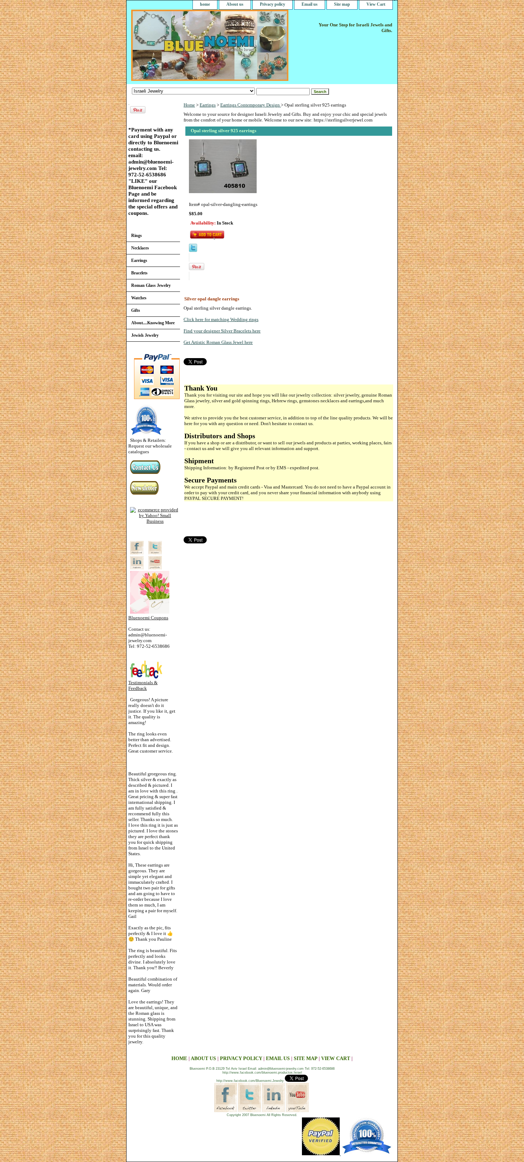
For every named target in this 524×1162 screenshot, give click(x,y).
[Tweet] (193, 250)
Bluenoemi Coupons (148, 617)
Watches (139, 297)
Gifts (135, 310)
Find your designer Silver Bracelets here (222, 331)
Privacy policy (272, 4)
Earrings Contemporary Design (250, 105)
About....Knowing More (153, 322)
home (205, 4)
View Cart (375, 4)
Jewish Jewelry (145, 335)
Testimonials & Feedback (143, 685)
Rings (136, 235)
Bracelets (139, 272)
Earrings (208, 105)
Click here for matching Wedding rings (221, 319)
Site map (342, 4)
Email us (310, 4)
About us (234, 4)
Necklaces (140, 248)
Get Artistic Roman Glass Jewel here (218, 342)
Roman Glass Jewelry (151, 285)
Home (189, 105)
